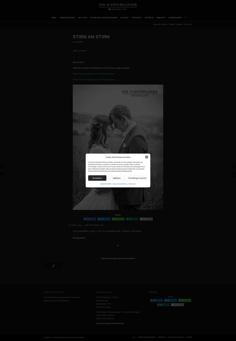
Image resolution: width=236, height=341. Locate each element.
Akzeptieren (97, 178)
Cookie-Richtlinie (105, 184)
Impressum (132, 184)
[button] (146, 157)
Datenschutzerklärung (120, 184)
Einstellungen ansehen (137, 178)
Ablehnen (116, 178)
